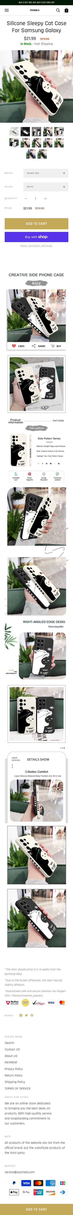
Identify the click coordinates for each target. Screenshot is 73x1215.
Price (8, 208)
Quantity (11, 198)
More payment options (37, 246)
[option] (36, 86)
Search (9, 1043)
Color (9, 186)
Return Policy (13, 1075)
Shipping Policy (15, 1082)
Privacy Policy (14, 1069)
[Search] (58, 10)
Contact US (12, 1049)
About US (11, 1056)
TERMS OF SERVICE (18, 1088)
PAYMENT (11, 1062)
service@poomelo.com (20, 1172)
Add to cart (36, 223)
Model (9, 173)
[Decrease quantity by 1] (25, 198)
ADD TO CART (36, 1209)
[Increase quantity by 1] (45, 198)
